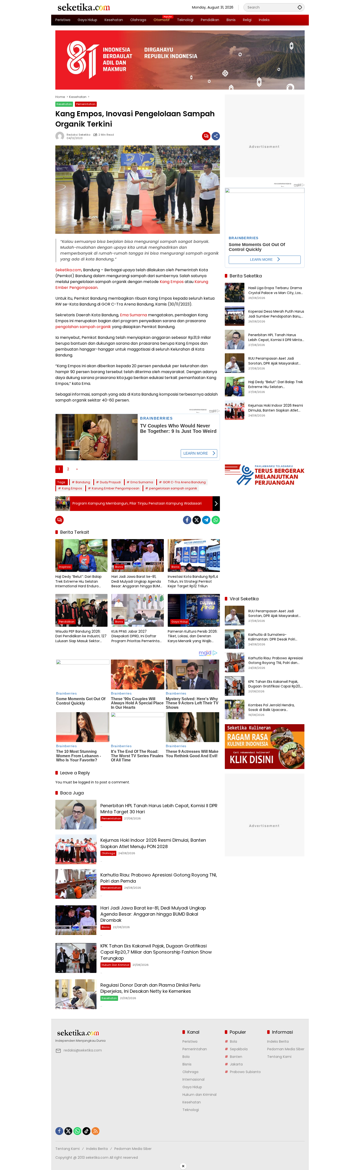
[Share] (216, 136)
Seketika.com (68, 270)
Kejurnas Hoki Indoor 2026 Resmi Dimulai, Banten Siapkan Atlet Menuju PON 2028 (153, 843)
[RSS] (95, 1131)
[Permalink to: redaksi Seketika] (61, 136)
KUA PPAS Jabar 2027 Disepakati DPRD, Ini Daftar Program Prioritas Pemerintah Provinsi (136, 636)
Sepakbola (239, 1049)
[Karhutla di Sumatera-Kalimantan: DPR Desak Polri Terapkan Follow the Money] (234, 639)
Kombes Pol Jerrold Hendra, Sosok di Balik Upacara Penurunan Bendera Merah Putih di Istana (275, 707)
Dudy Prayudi (110, 482)
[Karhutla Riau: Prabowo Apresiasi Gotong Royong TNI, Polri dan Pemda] (75, 884)
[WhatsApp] (216, 520)
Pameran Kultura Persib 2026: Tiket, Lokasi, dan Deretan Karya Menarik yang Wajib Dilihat (192, 636)
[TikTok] (86, 1131)
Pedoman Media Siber (285, 1049)
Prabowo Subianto (245, 1071)
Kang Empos (172, 281)
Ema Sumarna (133, 315)
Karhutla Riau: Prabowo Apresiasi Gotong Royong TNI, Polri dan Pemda (275, 660)
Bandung (83, 482)
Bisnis (119, 567)
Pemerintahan (86, 104)
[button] (300, 7)
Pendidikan (66, 622)
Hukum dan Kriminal (115, 965)
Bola (186, 1056)
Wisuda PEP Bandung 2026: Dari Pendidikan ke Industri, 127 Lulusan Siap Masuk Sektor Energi (81, 636)
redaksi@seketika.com (83, 1050)
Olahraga (108, 853)
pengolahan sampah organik (83, 327)
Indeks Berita (278, 1041)
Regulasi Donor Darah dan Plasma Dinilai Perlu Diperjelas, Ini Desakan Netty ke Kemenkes (150, 988)
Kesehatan (64, 104)
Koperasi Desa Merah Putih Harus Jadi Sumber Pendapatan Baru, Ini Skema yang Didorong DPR (276, 314)
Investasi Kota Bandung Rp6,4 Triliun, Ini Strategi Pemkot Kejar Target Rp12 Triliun (193, 581)
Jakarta (236, 1064)
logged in (86, 782)
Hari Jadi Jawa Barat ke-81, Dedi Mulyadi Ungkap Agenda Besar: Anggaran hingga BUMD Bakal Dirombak (136, 581)
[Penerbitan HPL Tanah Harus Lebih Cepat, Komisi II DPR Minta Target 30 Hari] (75, 814)
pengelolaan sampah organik (173, 488)
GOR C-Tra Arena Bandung (184, 482)
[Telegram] (206, 520)
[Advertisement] (265, 560)
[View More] (116, 1033)
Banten (236, 1056)
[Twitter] (196, 520)
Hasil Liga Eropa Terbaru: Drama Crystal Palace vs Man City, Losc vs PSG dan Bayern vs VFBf (275, 290)
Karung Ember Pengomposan (115, 488)
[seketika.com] (83, 7)
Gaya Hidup (179, 622)
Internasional (193, 1079)
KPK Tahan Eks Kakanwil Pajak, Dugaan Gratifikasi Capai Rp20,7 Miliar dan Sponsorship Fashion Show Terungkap (156, 952)
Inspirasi (65, 567)
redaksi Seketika (78, 134)
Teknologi (190, 1109)
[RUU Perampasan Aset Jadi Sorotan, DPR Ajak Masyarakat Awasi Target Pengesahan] (234, 363)
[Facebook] (187, 520)
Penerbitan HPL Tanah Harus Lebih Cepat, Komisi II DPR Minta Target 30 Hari (275, 337)
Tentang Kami (279, 1056)
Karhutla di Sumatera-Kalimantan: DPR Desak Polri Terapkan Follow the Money (271, 637)
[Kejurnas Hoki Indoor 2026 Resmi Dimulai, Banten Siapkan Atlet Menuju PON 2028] (75, 849)
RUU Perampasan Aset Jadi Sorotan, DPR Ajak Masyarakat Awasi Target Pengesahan (273, 361)
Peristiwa (189, 1041)
